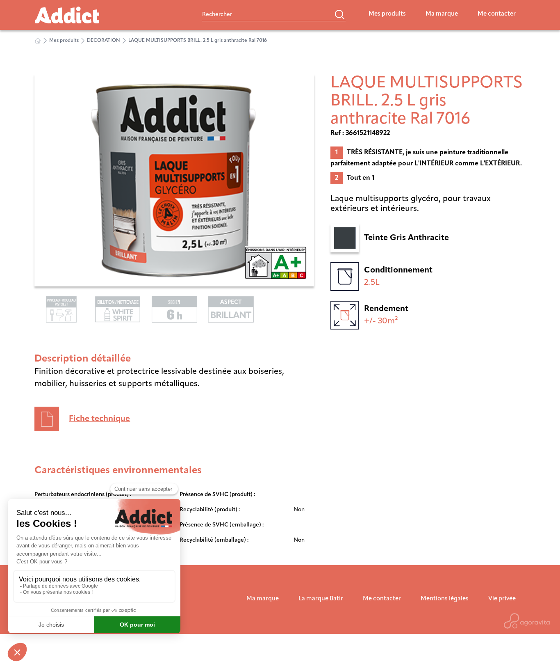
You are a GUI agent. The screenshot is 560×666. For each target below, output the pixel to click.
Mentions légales (445, 599)
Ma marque (442, 14)
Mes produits (387, 14)
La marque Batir (320, 599)
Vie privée (502, 599)
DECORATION (103, 40)
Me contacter (497, 14)
